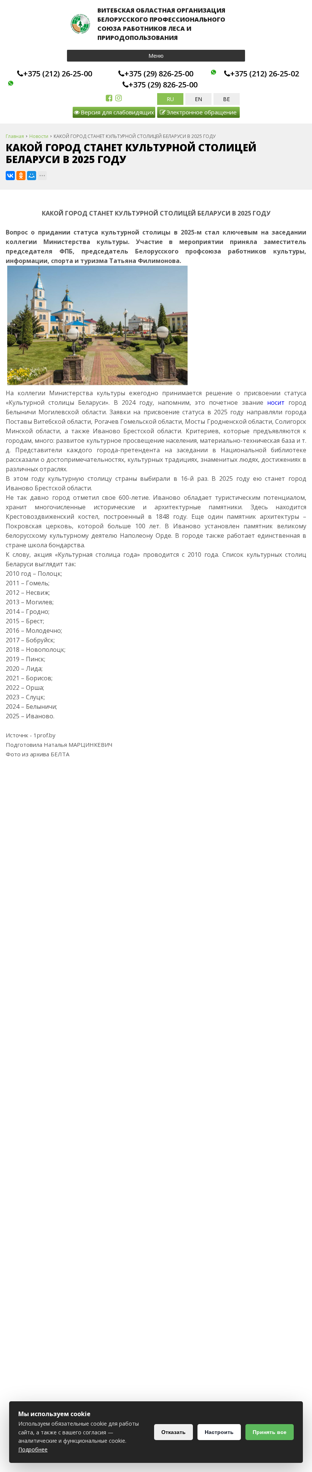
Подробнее (33, 1449)
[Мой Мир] (31, 175)
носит (276, 402)
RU (170, 99)
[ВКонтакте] (10, 175)
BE (226, 99)
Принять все (270, 1432)
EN (198, 99)
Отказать (173, 1432)
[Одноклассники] (20, 175)
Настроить (219, 1432)
